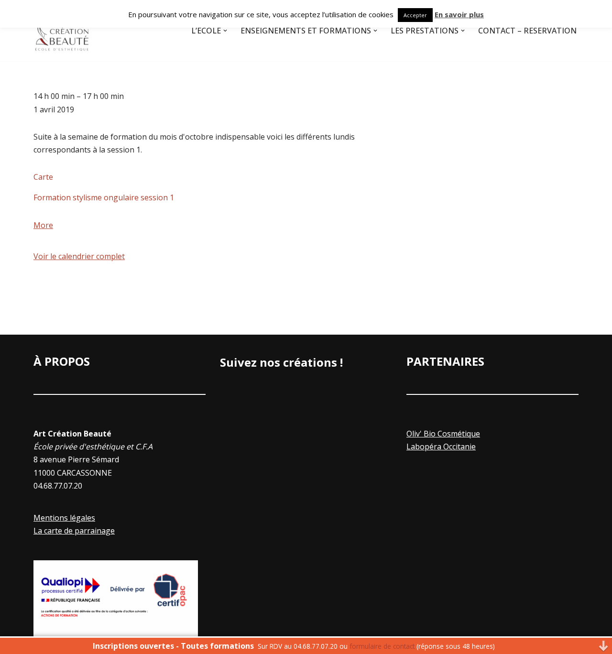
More (43, 225)
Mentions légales (64, 517)
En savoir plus (459, 14)
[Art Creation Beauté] (62, 31)
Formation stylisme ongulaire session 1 (103, 197)
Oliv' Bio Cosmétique (443, 433)
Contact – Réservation (527, 30)
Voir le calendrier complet (79, 256)
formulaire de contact (382, 646)
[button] (225, 31)
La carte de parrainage (74, 530)
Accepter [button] (415, 15)
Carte (43, 177)
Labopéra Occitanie (441, 446)
